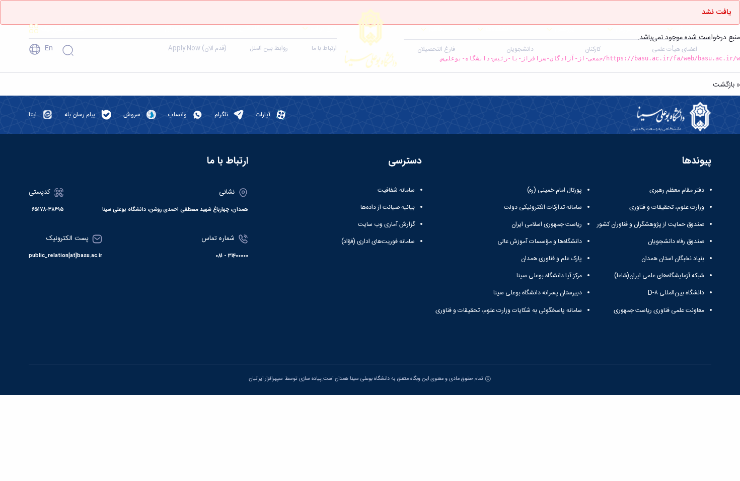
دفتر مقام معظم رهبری (676, 190)
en (48, 48)
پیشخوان (177, 28)
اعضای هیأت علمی (674, 49)
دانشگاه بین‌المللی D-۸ (676, 293)
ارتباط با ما (324, 48)
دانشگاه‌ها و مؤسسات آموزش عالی (539, 241)
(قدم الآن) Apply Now (197, 48)
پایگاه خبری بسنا (245, 28)
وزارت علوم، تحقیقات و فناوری (666, 207)
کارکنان (593, 49)
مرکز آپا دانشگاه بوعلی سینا (549, 276)
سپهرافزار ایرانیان (266, 378)
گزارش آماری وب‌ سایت (386, 224)
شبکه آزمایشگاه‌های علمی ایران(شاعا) (659, 276)
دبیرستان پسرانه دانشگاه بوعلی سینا (537, 293)
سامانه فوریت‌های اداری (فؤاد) (378, 241)
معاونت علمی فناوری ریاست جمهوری (659, 310)
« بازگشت (726, 85)
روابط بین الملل (269, 48)
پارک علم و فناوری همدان (551, 259)
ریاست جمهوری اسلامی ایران (546, 224)
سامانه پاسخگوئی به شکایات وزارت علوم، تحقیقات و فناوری (508, 310)
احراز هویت (114, 28)
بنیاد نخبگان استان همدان (672, 259)
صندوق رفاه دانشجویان (676, 241)
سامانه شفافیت (396, 190)
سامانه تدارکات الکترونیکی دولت (543, 207)
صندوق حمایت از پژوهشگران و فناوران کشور (650, 224)
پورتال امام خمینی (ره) (554, 190)
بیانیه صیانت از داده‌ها (387, 207)
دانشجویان (520, 49)
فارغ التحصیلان (436, 49)
